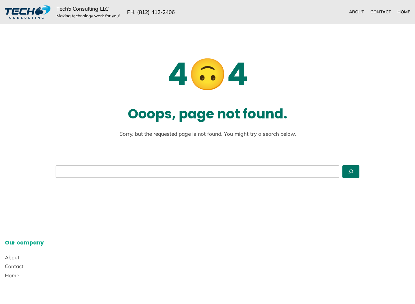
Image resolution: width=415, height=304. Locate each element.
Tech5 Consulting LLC (83, 8)
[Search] (350, 171)
